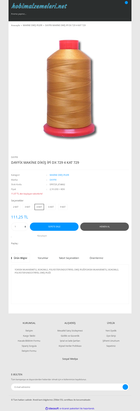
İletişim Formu (29, 350)
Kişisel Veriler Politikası (70, 345)
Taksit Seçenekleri (69, 258)
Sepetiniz (111, 345)
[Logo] (39, 6)
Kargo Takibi (29, 335)
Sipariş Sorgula (29, 345)
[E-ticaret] (70, 408)
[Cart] (126, 6)
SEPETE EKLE (54, 226)
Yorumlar (43, 258)
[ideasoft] (52, 408)
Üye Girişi (111, 335)
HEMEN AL (105, 226)
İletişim (29, 330)
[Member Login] (114, 6)
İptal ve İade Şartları (70, 340)
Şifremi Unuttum (111, 340)
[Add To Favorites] (12, 235)
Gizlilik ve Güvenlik (70, 335)
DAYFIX (14, 157)
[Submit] (125, 387)
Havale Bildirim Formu (29, 340)
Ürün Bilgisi (20, 258)
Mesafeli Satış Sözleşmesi (70, 330)
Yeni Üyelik (111, 330)
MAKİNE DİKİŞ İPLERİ (59, 175)
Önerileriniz (96, 258)
